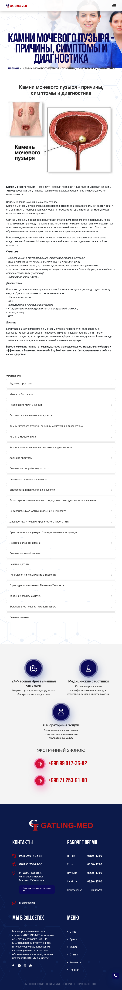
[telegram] (19, 965)
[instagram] (25, 965)
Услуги (74, 946)
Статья (74, 954)
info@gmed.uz (27, 902)
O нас (73, 931)
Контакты (75, 962)
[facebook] (13, 965)
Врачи (73, 939)
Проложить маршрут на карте (37, 888)
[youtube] (31, 965)
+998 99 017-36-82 (67, 764)
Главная (74, 969)
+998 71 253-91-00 (67, 781)
